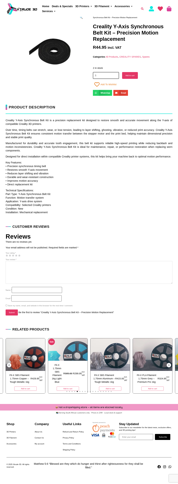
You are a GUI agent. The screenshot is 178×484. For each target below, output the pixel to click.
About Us (38, 432)
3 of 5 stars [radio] (13, 255)
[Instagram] (164, 466)
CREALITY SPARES (130, 57)
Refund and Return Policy (73, 432)
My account (39, 444)
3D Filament (101, 6)
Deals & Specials (62, 6)
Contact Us (39, 438)
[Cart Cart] (169, 9)
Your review (11, 259)
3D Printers (82, 6)
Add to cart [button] (25, 388)
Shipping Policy (69, 450)
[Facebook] (159, 466)
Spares (146, 57)
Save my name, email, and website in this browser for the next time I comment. (40, 306)
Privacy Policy (68, 438)
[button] (81, 17)
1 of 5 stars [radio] (7, 255)
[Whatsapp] (169, 466)
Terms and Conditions (72, 444)
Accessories (122, 6)
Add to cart (129, 75)
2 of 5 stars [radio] (10, 255)
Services (47, 11)
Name (9, 290)
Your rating (11, 253)
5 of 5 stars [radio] (19, 255)
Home (45, 6)
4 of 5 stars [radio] (16, 255)
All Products (112, 57)
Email (8, 298)
